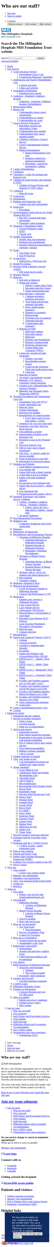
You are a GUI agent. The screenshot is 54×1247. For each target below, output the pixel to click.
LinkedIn (11, 1171)
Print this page (27, 1092)
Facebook (11, 1165)
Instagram (11, 1168)
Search (4, 58)
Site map (11, 13)
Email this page (41, 1092)
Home (10, 1045)
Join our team (13, 1048)
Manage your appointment (13, 1148)
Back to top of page (10, 1092)
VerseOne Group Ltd (23, 1243)
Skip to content (14, 16)
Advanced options (9, 61)
